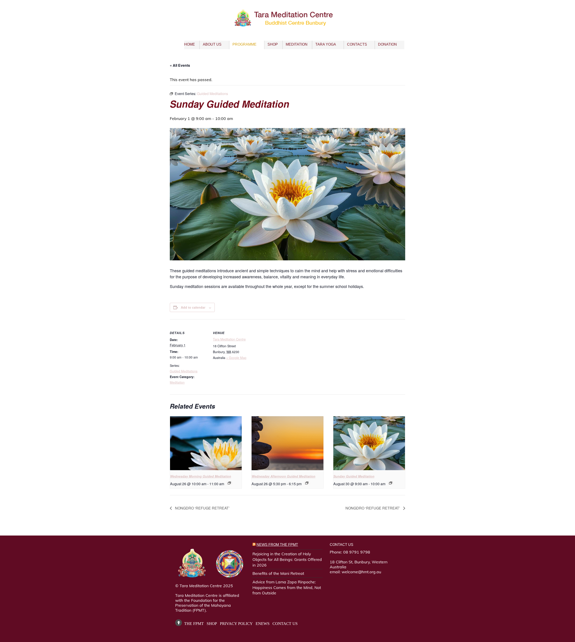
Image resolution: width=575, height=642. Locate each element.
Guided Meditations (183, 371)
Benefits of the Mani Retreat (278, 573)
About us (212, 44)
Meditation (296, 44)
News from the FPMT (277, 545)
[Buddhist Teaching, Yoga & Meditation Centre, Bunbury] (287, 23)
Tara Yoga (325, 44)
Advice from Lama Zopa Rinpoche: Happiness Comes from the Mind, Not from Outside (286, 587)
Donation (387, 44)
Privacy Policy (236, 623)
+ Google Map (236, 357)
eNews (263, 623)
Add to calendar (193, 307)
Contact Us (285, 623)
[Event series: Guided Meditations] (229, 483)
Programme (244, 44)
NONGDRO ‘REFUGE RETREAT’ (202, 508)
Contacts (357, 44)
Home (189, 44)
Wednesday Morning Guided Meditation (200, 476)
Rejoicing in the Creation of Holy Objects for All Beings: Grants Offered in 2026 (287, 559)
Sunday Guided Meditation (353, 476)
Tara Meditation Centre (229, 339)
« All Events (180, 65)
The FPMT (194, 623)
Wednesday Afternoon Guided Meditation (283, 476)
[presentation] (206, 443)
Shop (273, 44)
